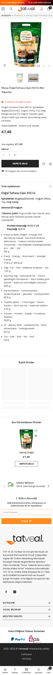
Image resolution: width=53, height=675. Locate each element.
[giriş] (41, 8)
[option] (26, 44)
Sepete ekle (20, 163)
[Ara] (11, 8)
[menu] (3, 8)
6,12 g (23, 227)
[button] (43, 65)
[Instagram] (14, 592)
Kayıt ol (26, 521)
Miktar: (5, 149)
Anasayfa (6, 15)
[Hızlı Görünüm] (36, 436)
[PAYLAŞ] (49, 164)
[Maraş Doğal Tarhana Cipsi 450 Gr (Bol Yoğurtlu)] (26, 439)
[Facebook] (6, 592)
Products (18, 15)
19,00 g (21, 225)
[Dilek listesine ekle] (43, 163)
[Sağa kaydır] (48, 486)
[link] (13, 402)
